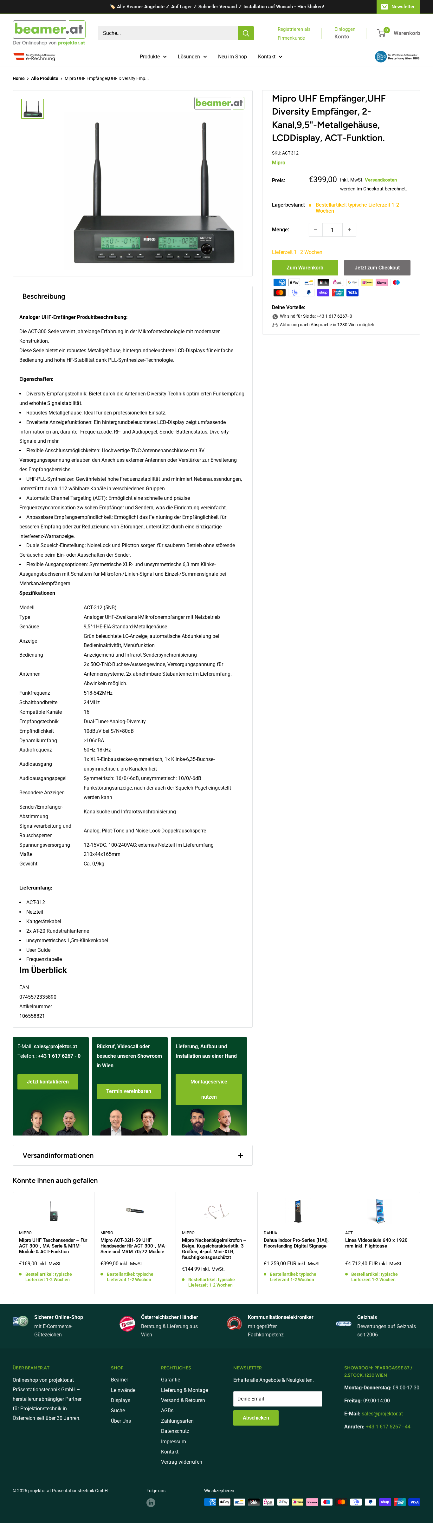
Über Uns (121, 1421)
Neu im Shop (232, 57)
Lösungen (189, 57)
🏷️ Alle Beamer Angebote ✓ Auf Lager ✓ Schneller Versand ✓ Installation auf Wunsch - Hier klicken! (217, 7)
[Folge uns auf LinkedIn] (150, 1502)
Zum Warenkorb (305, 268)
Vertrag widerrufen (181, 1462)
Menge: (280, 230)
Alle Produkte (44, 78)
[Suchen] (246, 33)
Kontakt (266, 57)
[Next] (420, 1242)
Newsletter (403, 7)
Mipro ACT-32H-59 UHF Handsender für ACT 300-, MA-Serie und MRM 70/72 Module (133, 1246)
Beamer (119, 1380)
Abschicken (256, 1418)
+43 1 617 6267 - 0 (59, 1056)
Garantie (170, 1380)
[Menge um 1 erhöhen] (349, 229)
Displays (120, 1400)
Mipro (278, 163)
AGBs (167, 1410)
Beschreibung (44, 296)
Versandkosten (381, 180)
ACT (349, 1232)
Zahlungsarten (177, 1421)
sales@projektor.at (55, 1046)
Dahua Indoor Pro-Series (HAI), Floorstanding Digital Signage (296, 1243)
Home (19, 78)
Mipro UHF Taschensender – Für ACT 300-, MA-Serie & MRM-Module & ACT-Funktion (53, 1246)
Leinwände (123, 1390)
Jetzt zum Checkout (377, 268)
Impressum (173, 1442)
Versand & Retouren (183, 1400)
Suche (118, 1410)
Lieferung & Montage (184, 1390)
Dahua (270, 1232)
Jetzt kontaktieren (48, 1082)
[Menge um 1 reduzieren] (315, 229)
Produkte (150, 57)
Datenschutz (175, 1431)
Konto (341, 36)
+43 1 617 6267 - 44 (388, 1427)
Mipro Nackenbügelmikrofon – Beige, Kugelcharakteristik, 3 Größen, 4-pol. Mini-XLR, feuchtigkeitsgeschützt (214, 1248)
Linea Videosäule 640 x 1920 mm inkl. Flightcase (376, 1243)
